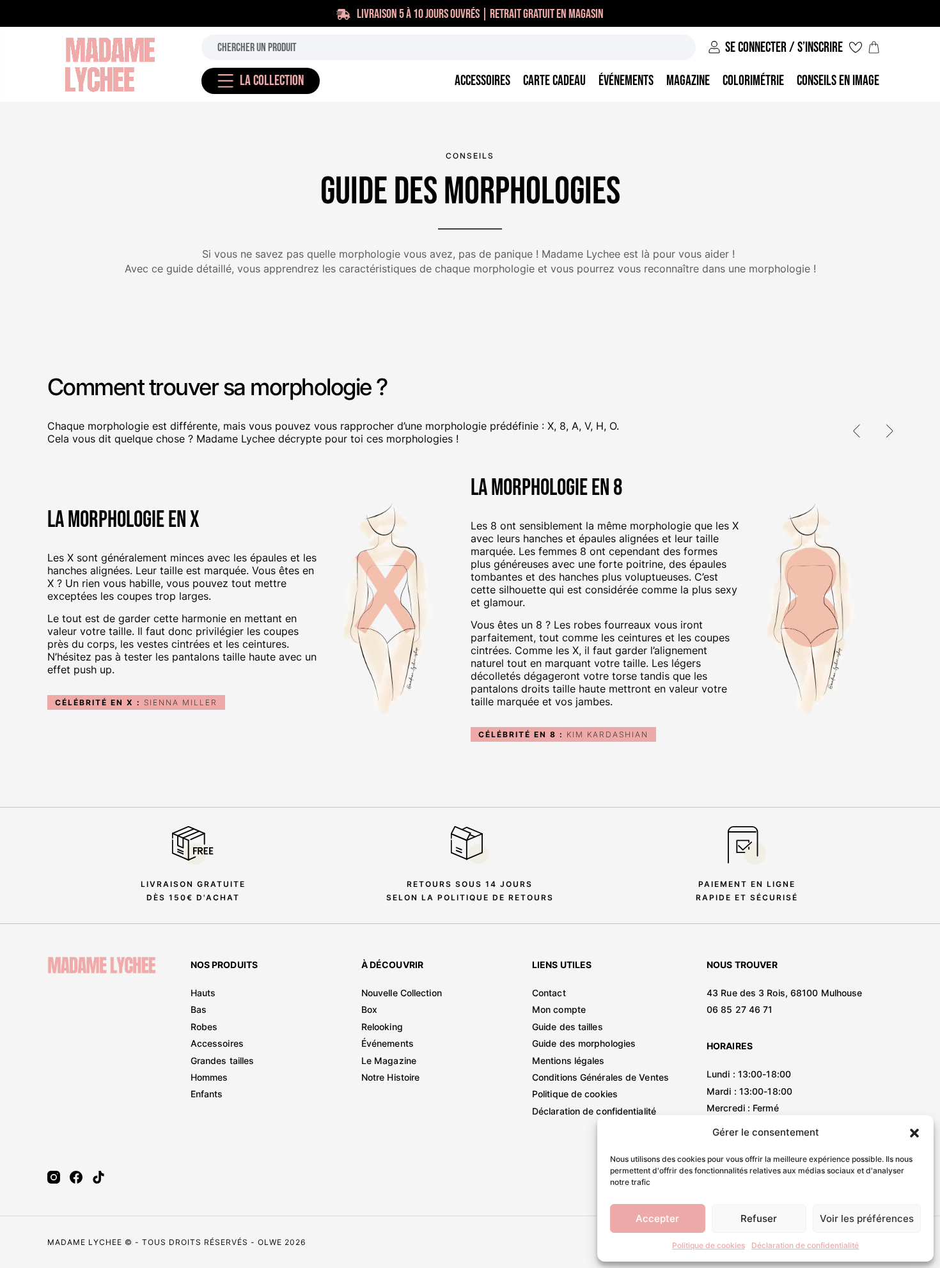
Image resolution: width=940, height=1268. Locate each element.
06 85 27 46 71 (739, 1009)
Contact (549, 992)
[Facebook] (76, 1177)
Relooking (382, 1026)
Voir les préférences (867, 1218)
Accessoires (217, 1043)
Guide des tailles (567, 1026)
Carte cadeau (554, 81)
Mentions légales (568, 1060)
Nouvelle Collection (401, 992)
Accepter (657, 1218)
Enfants (207, 1093)
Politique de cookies (708, 1245)
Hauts (203, 992)
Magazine (688, 81)
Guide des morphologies (584, 1043)
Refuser (758, 1218)
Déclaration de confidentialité (805, 1245)
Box (369, 1009)
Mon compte (559, 1009)
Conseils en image (838, 81)
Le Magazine (388, 1060)
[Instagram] (53, 1177)
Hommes (209, 1077)
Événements (387, 1043)
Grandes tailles (223, 1060)
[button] (914, 1133)
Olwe (270, 1242)
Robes (204, 1026)
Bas (199, 1009)
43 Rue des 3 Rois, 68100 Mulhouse (784, 992)
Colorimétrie (753, 81)
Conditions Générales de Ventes (600, 1077)
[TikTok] (98, 1177)
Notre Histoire (390, 1077)
